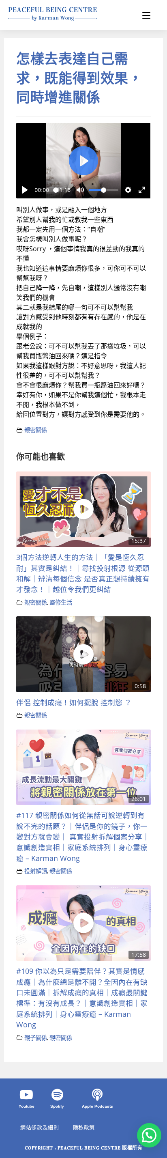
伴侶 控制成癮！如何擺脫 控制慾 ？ (74, 702)
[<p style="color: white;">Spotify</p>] (57, 1095)
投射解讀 (35, 871)
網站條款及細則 (39, 1127)
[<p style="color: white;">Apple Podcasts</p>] (97, 1095)
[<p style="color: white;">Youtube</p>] (26, 1095)
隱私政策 (84, 1127)
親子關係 (35, 1038)
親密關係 (35, 430)
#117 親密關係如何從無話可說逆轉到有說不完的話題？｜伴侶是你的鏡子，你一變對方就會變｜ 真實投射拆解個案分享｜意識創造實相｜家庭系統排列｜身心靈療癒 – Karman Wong (83, 836)
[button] (149, 1135)
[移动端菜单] (146, 15)
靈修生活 (60, 602)
